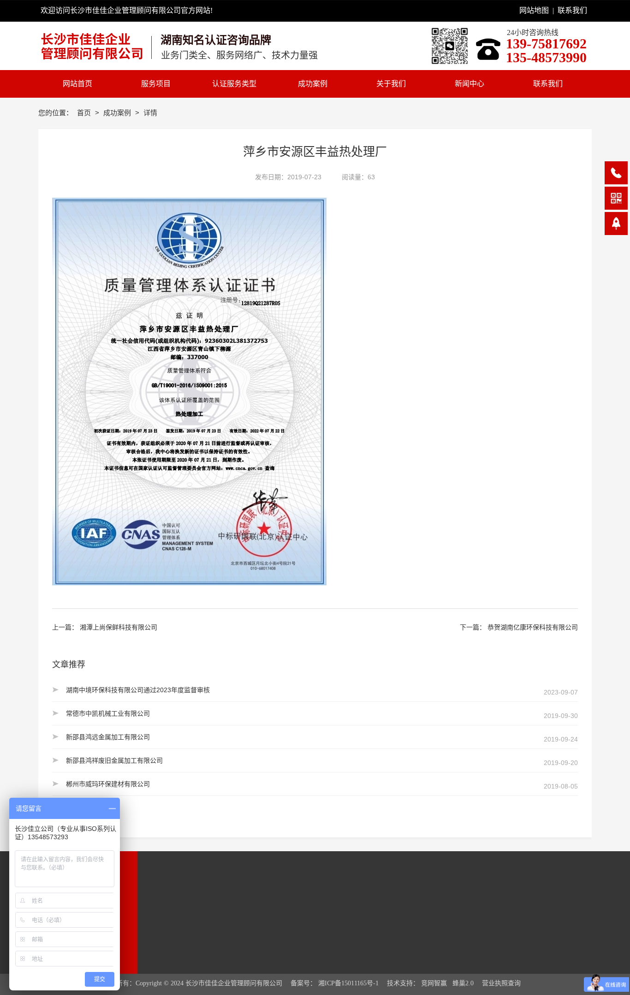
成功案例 (118, 113)
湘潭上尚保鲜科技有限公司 (118, 627)
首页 (85, 113)
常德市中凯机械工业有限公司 (108, 713)
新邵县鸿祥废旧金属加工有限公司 (114, 760)
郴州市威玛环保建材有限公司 (108, 784)
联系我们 (572, 10)
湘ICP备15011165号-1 (348, 983)
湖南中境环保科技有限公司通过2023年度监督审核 (138, 690)
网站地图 (534, 10)
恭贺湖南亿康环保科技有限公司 (532, 627)
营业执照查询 (501, 983)
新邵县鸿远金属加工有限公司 (108, 737)
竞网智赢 (434, 983)
